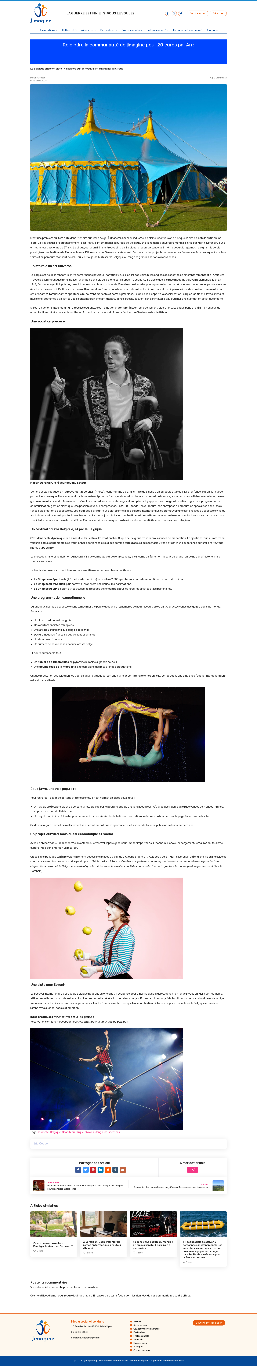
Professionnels (131, 30)
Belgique (55, 1132)
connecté (57, 1287)
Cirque (80, 1132)
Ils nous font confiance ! (187, 30)
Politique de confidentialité (113, 1360)
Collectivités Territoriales (77, 30)
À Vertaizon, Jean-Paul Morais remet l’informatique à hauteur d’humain (102, 1245)
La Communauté (156, 30)
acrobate (43, 1132)
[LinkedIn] (101, 1170)
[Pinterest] (93, 1170)
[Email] (123, 1170)
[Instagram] (174, 13)
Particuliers (107, 30)
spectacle (114, 1132)
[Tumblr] (115, 1170)
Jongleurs (101, 1132)
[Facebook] (78, 1170)
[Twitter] (180, 13)
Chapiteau (68, 1132)
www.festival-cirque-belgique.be (74, 1017)
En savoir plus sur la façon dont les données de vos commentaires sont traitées (141, 1295)
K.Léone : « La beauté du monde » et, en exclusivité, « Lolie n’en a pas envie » (153, 1245)
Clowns (89, 1132)
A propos (212, 30)
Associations (47, 30)
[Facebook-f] (167, 13)
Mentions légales (139, 1360)
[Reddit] (108, 1170)
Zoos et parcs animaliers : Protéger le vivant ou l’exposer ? (53, 1245)
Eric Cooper (39, 78)
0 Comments (220, 78)
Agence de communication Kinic (167, 1360)
